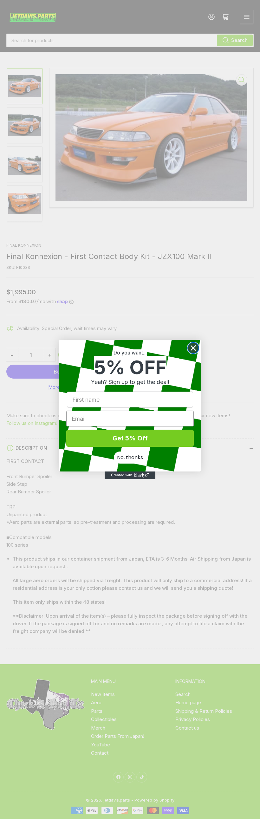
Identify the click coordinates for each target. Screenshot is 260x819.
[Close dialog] (193, 348)
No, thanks (130, 457)
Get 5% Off (130, 438)
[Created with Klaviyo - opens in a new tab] (130, 475)
